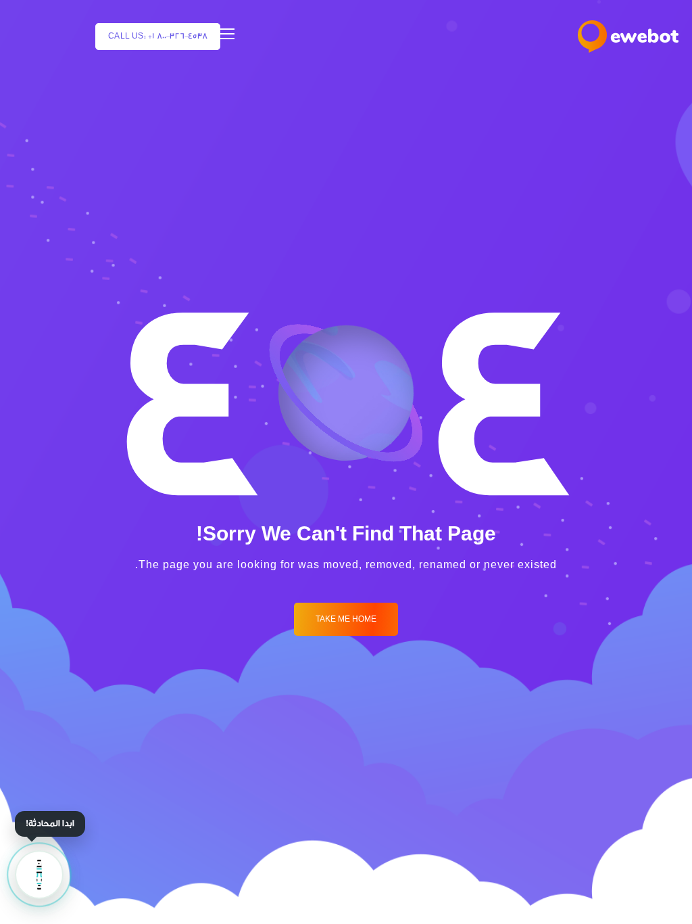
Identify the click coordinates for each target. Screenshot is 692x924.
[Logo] (628, 36)
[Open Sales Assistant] (39, 874)
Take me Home (346, 619)
